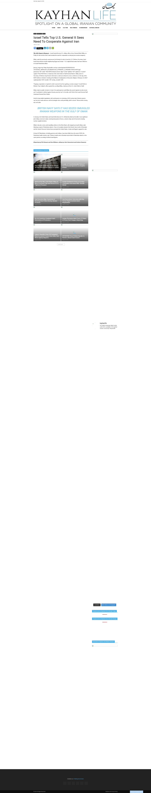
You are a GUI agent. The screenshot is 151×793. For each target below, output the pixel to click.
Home (53, 27)
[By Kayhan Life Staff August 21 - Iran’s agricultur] (98, 526)
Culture (65, 27)
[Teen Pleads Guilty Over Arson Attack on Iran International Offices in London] (47, 162)
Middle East (39, 33)
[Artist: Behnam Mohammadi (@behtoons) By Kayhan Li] (98, 437)
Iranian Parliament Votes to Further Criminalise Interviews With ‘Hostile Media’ (73, 183)
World (44, 33)
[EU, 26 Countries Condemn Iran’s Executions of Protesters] (47, 215)
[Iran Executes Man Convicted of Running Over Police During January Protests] (47, 197)
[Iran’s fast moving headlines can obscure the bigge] (111, 344)
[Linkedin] (108, 1)
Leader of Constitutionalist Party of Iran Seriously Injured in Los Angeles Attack (73, 165)
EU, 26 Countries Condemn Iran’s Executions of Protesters (45, 219)
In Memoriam (83, 27)
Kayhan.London (94, 27)
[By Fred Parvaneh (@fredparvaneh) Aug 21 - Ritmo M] (98, 378)
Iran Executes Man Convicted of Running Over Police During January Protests (46, 200)
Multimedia (73, 27)
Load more (60, 244)
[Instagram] (106, 1)
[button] (115, 28)
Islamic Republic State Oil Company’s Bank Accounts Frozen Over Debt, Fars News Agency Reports (47, 236)
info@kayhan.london (78, 779)
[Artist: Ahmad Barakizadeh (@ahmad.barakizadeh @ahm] (111, 437)
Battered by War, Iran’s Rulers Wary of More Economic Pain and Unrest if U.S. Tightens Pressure (47, 183)
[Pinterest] (111, 1)
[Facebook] (103, 1)
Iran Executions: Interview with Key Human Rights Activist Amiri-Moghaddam (73, 200)
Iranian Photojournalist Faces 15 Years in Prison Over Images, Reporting (74, 219)
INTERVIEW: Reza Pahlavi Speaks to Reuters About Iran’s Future (73, 236)
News (59, 27)
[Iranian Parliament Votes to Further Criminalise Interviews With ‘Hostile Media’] (74, 180)
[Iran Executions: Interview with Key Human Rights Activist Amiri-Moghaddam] (74, 197)
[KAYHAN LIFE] (75, 14)
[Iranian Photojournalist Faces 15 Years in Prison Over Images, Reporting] (74, 215)
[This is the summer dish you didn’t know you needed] (111, 456)
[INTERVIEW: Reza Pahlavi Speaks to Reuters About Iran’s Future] (74, 232)
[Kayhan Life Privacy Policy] (111, 791)
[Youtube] (116, 1)
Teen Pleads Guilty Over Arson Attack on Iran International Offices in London (47, 166)
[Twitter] (114, 1)
